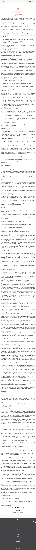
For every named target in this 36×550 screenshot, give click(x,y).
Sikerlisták (18, 529)
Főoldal (18, 526)
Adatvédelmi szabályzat (18, 543)
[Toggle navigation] (27, 1)
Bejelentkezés (31, 1)
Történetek (18, 527)
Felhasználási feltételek (18, 544)
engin (18, 9)
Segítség (18, 532)
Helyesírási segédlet (18, 539)
